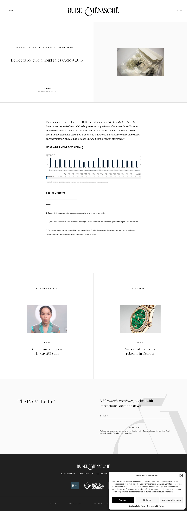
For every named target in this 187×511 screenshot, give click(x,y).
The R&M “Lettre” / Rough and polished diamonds (47, 47)
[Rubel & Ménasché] (93, 10)
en (177, 10)
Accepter (123, 500)
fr (181, 10)
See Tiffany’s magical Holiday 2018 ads (47, 351)
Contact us (74, 504)
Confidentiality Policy (137, 506)
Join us (53, 504)
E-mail (104, 416)
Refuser (147, 500)
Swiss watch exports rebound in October (140, 351)
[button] (181, 475)
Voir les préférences (171, 500)
